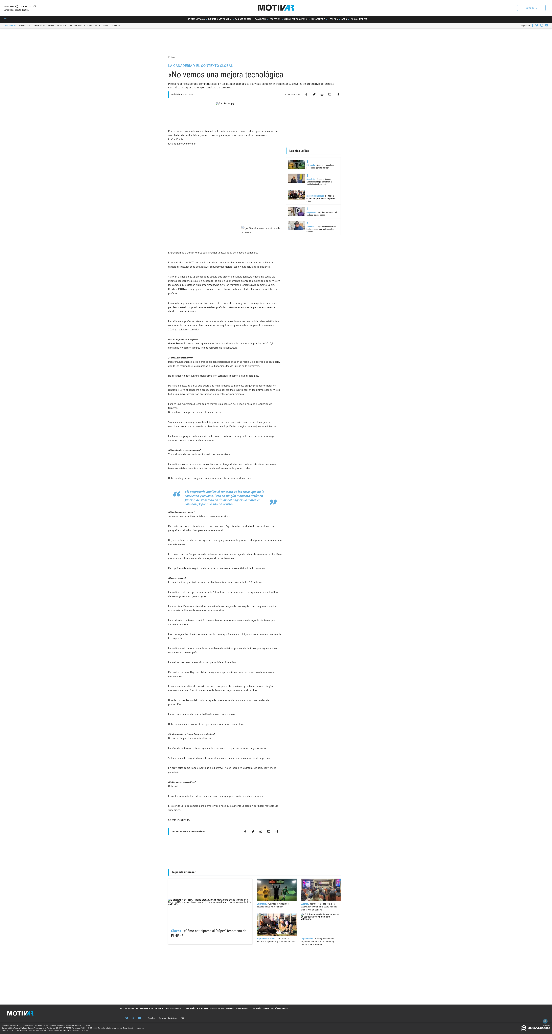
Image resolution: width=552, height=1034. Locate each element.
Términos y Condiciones (168, 1018)
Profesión (275, 19)
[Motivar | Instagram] (541, 25)
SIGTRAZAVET (25, 25)
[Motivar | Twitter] (536, 25)
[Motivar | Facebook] (532, 25)
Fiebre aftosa (39, 25)
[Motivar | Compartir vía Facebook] (306, 94)
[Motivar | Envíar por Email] (330, 94)
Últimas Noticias (196, 19)
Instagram (133, 1018)
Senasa (51, 25)
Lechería (333, 19)
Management (318, 19)
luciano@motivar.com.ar (182, 143)
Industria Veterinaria (219, 19)
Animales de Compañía (295, 19)
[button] (531, 8)
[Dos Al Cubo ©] (536, 1030)
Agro (344, 19)
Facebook (121, 1018)
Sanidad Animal (243, 19)
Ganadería (260, 19)
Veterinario (117, 25)
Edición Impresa (358, 19)
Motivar (172, 57)
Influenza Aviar (94, 25)
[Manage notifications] (545, 1021)
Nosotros (151, 1018)
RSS (182, 1018)
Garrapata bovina (77, 25)
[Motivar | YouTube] (546, 25)
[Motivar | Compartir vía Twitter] (314, 94)
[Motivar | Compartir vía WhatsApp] (322, 94)
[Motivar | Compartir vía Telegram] (338, 94)
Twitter (126, 1018)
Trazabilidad (61, 25)
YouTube (139, 1018)
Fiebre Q (106, 25)
